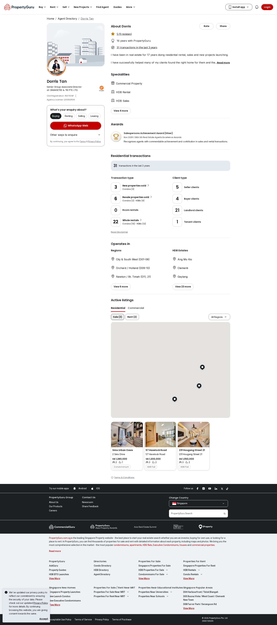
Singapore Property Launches (64, 592)
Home (50, 18)
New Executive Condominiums (65, 600)
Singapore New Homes (62, 587)
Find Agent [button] (102, 7)
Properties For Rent (194, 561)
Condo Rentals (191, 574)
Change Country (178, 497)
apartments (136, 545)
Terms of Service (83, 619)
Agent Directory (67, 18)
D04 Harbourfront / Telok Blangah (200, 592)
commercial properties (203, 545)
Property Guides (57, 570)
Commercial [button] (136, 308)
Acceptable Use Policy (60, 619)
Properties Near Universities (153, 592)
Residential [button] (118, 308)
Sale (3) (117, 317)
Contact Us (88, 497)
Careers (53, 510)
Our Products (55, 506)
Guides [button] (117, 7)
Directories (100, 561)
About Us (53, 502)
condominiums (121, 545)
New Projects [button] (81, 7)
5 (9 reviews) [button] (124, 34)
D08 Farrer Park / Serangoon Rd (200, 604)
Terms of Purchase (121, 619)
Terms (83, 141)
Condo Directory (102, 565)
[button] (223, 62)
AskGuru (53, 565)
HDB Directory (101, 570)
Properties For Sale (149, 561)
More (129, 7)
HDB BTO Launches (59, 574)
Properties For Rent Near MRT (109, 596)
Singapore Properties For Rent (199, 565)
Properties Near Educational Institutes (160, 587)
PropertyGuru (57, 561)
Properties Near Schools (151, 596)
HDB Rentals (189, 570)
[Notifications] (257, 7)
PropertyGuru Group (61, 497)
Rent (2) (132, 317)
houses (183, 545)
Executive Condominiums (166, 545)
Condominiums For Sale (151, 574)
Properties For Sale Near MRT (109, 592)
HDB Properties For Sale (151, 570)
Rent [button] (52, 7)
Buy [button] (41, 7)
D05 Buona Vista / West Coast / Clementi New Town (204, 598)
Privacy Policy (94, 141)
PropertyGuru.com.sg (60, 538)
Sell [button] (65, 7)
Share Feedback (90, 506)
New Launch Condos (59, 596)
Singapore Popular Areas (198, 587)
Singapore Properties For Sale (154, 565)
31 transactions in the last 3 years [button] (137, 47)
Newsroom (87, 502)
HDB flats (147, 545)
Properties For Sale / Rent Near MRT (114, 587)
